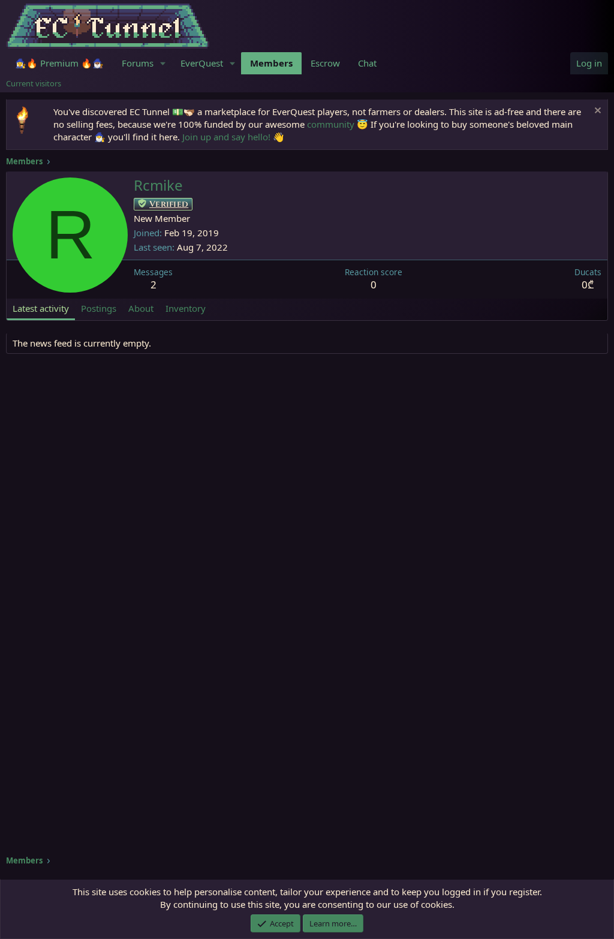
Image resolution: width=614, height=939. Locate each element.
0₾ (588, 284)
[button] (163, 63)
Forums (138, 63)
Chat (367, 63)
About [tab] (141, 308)
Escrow (325, 63)
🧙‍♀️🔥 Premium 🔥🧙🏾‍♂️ (59, 63)
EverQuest (201, 63)
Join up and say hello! (226, 137)
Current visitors (33, 83)
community (330, 124)
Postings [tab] (98, 308)
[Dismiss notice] (596, 112)
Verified (168, 204)
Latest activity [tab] (41, 308)
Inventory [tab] (185, 308)
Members (271, 63)
